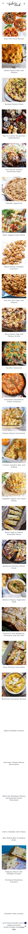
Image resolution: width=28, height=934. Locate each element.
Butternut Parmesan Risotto (14, 699)
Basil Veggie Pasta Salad (14, 235)
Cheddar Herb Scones (14, 913)
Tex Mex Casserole (14, 368)
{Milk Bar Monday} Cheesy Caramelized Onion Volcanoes (14, 798)
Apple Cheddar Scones (14, 731)
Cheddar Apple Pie (14, 203)
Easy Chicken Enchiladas (14, 667)
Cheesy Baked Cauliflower (14, 433)
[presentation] (14, 24)
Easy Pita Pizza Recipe (14, 39)
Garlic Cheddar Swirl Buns (14, 832)
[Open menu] (3, 3)
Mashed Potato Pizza (14, 104)
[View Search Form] (24, 3)
